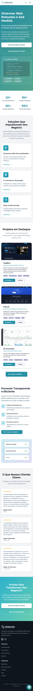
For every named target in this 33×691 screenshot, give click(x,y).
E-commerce (4, 650)
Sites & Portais (5, 653)
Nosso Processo (6, 667)
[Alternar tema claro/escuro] (25, 2)
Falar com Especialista (16, 612)
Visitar (21, 280)
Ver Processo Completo (10, 432)
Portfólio (3, 670)
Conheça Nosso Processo (16, 51)
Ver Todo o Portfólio (15, 374)
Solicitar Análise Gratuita (16, 45)
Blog (2, 673)
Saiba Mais (6, 164)
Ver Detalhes (8, 280)
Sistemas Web (5, 647)
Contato (3, 675)
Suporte (3, 656)
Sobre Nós (4, 664)
